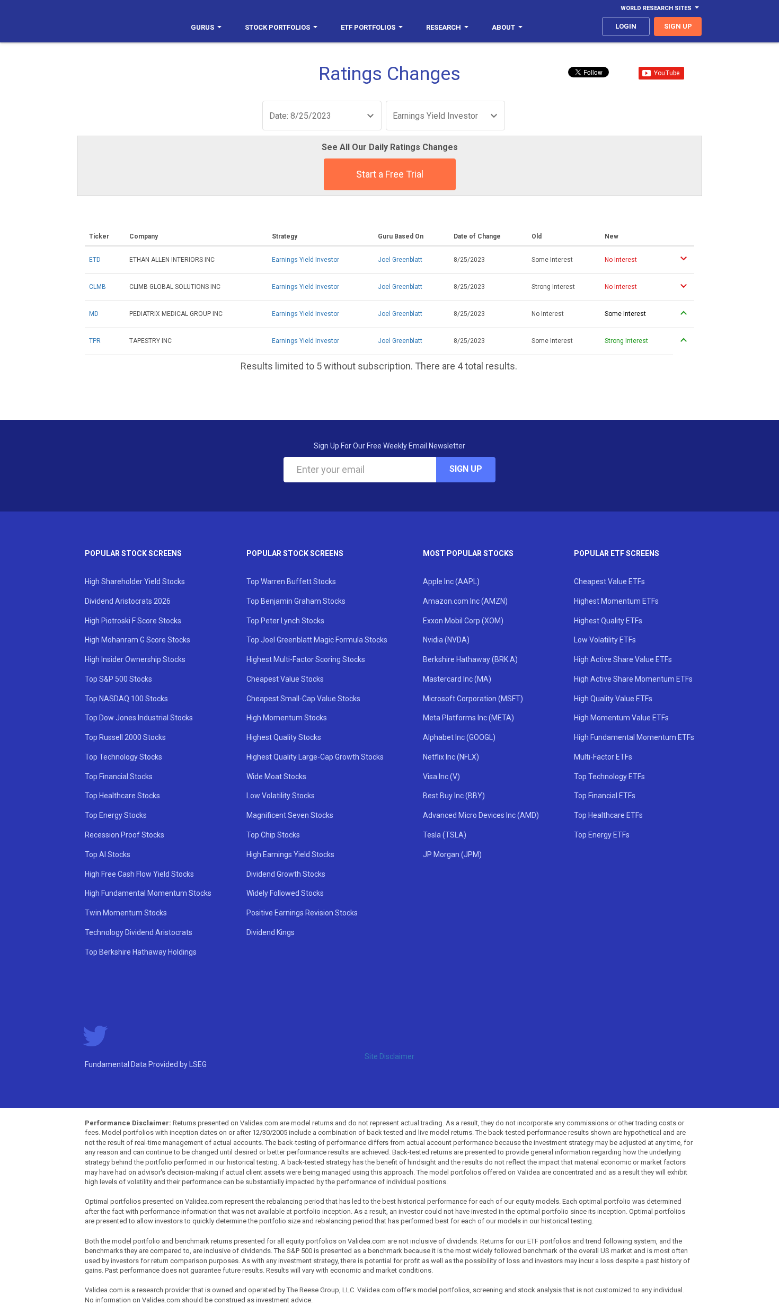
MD (94, 314)
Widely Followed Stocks (285, 893)
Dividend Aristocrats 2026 (128, 601)
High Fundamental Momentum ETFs (634, 737)
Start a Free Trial (389, 174)
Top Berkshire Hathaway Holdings (141, 952)
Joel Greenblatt (400, 259)
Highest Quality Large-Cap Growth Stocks (315, 757)
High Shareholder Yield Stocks (135, 581)
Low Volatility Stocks (280, 795)
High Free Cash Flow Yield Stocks (139, 874)
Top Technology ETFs (609, 776)
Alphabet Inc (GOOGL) (459, 737)
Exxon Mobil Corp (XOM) (463, 620)
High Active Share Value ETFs (623, 659)
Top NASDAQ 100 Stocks (126, 698)
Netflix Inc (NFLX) (451, 757)
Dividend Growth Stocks (285, 874)
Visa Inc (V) (441, 776)
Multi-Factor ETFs (603, 757)
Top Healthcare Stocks (122, 795)
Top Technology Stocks (123, 757)
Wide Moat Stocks (276, 776)
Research (443, 27)
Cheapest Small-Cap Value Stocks (303, 698)
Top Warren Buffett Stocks (291, 581)
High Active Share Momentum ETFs (633, 679)
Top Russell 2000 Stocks (125, 737)
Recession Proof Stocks (124, 835)
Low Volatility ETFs (605, 640)
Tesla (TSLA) (444, 835)
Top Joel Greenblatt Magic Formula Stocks (316, 640)
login (625, 26)
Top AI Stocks (107, 854)
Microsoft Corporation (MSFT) (473, 698)
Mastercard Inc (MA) (457, 679)
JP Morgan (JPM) (452, 854)
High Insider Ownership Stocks (135, 659)
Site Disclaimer (389, 1056)
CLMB (97, 286)
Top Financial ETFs (604, 795)
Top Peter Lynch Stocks (285, 620)
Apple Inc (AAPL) (451, 581)
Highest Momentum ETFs (616, 601)
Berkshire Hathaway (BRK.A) (470, 659)
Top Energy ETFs (602, 835)
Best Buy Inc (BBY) (454, 795)
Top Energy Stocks (116, 815)
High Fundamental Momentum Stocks (148, 893)
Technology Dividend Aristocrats (138, 932)
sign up (678, 26)
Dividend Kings (270, 932)
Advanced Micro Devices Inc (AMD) (481, 815)
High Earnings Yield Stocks (290, 854)
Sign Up (465, 469)
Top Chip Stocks (273, 835)
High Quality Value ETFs (613, 698)
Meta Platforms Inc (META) (468, 717)
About (503, 27)
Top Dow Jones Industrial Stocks (139, 717)
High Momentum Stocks (286, 717)
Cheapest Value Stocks (285, 679)
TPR (95, 341)
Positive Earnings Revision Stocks (302, 913)
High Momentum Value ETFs (621, 717)
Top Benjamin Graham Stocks (296, 601)
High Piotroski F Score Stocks (133, 620)
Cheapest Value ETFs (609, 581)
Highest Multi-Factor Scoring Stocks (305, 659)
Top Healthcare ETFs (608, 815)
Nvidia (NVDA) (446, 640)
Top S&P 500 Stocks (118, 679)
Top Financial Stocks (119, 776)
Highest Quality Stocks (283, 737)
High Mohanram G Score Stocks (137, 640)
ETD (95, 259)
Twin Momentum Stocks (126, 913)
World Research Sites (656, 8)
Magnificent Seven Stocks (289, 815)
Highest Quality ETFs (608, 620)
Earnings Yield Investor (305, 259)
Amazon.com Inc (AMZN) (465, 601)
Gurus (202, 27)
